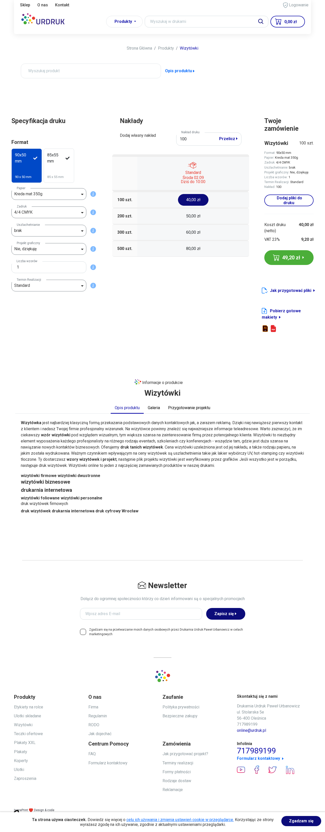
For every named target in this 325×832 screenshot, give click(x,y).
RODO (93, 724)
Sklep (25, 5)
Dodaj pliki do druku (289, 200)
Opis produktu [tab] (127, 407)
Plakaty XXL (25, 742)
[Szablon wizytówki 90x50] (265, 328)
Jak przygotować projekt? (185, 753)
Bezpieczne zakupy (180, 716)
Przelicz (227, 138)
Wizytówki (189, 48)
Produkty (166, 48)
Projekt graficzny (28, 243)
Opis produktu (178, 70)
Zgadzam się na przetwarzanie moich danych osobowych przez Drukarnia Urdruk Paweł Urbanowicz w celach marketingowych (166, 632)
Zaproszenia (25, 778)
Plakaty (20, 751)
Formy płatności (176, 771)
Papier (21, 188)
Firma (93, 707)
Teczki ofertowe (28, 733)
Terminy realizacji (177, 763)
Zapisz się (224, 613)
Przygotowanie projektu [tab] (189, 407)
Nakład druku (190, 132)
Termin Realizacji (29, 279)
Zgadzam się (301, 821)
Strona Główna (139, 48)
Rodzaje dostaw (176, 780)
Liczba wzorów (27, 261)
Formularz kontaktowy (107, 763)
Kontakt (62, 5)
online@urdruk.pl (251, 730)
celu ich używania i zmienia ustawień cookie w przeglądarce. (180, 819)
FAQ (92, 753)
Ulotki (19, 769)
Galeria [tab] (154, 407)
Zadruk (22, 206)
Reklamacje (172, 789)
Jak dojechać (99, 733)
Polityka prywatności (180, 707)
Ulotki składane (27, 716)
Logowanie (298, 5)
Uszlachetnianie (28, 225)
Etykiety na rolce (28, 707)
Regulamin (97, 716)
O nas (42, 5)
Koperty (21, 760)
